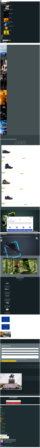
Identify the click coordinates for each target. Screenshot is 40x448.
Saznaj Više (37, 235)
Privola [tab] (11, 219)
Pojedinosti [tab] (20, 219)
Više (11, 329)
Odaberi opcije (23, 158)
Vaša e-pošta (3, 352)
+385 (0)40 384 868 (3, 430)
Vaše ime (2, 347)
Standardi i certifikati (2, 418)
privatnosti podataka (24, 359)
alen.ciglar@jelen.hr (3, 427)
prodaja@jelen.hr (3, 431)
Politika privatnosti (2, 419)
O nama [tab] (29, 219)
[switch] (17, 227)
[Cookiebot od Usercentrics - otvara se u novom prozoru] (30, 217)
